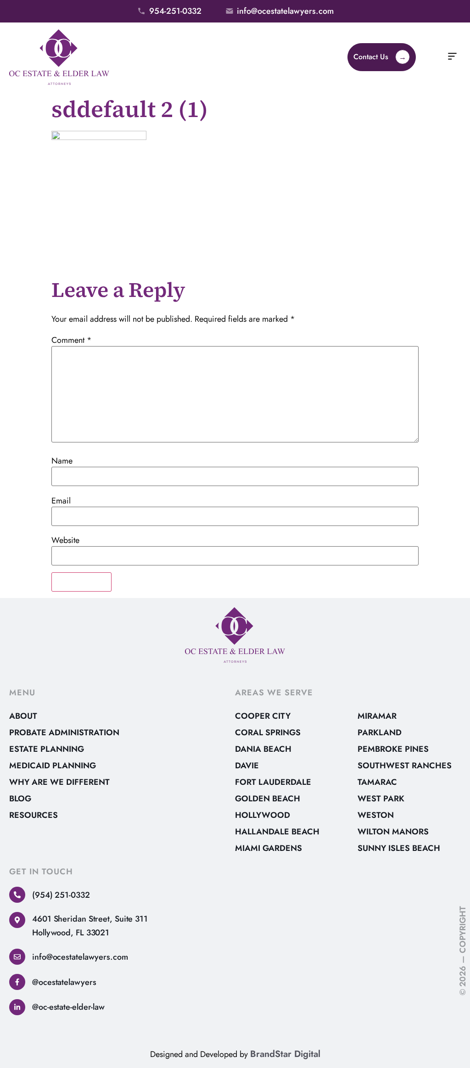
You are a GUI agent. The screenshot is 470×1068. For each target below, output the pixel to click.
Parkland (380, 732)
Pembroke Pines (393, 749)
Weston (376, 815)
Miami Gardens (268, 848)
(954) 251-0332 (61, 895)
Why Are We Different (59, 782)
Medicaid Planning (52, 766)
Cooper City (263, 716)
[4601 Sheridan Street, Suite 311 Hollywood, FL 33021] (17, 920)
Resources (33, 815)
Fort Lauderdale (273, 782)
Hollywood (262, 815)
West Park (381, 799)
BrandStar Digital (285, 1054)
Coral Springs (268, 732)
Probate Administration (64, 732)
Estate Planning (46, 749)
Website (65, 540)
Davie (247, 766)
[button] (452, 57)
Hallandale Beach (277, 832)
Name (62, 461)
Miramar (377, 716)
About (23, 716)
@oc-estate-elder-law (68, 1007)
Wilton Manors (393, 832)
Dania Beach (263, 749)
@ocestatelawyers (64, 982)
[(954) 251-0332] (17, 895)
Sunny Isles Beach (399, 848)
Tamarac (377, 782)
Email (61, 501)
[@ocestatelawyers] (17, 982)
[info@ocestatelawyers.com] (17, 957)
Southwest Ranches (405, 766)
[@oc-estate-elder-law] (17, 1007)
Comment (71, 340)
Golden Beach (267, 799)
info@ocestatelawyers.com (80, 957)
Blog (20, 799)
